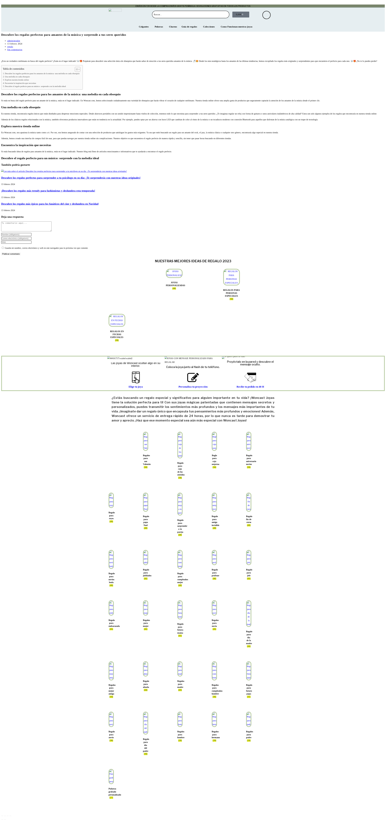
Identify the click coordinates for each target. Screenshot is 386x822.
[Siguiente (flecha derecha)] (5, 819)
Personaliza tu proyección (193, 386)
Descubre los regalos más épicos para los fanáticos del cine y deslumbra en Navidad (49, 203)
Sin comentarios (14, 50)
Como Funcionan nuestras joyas (236, 26)
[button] (224, 358)
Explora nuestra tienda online (17, 80)
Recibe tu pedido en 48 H (250, 386)
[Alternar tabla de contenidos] (76, 69)
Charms (173, 26)
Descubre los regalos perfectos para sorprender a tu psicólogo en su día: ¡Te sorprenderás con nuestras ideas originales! (71, 177)
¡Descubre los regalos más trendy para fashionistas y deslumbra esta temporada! (48, 190)
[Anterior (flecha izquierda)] (2, 819)
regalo (10, 47)
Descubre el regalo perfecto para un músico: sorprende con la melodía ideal (35, 86)
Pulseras (159, 26)
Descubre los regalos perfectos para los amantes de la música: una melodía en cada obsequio (42, 74)
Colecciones (209, 26)
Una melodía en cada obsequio (17, 77)
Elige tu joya (136, 386)
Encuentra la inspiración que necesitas (20, 83)
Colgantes (144, 26)
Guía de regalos (189, 26)
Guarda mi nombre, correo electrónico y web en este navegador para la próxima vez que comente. (46, 248)
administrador (13, 41)
